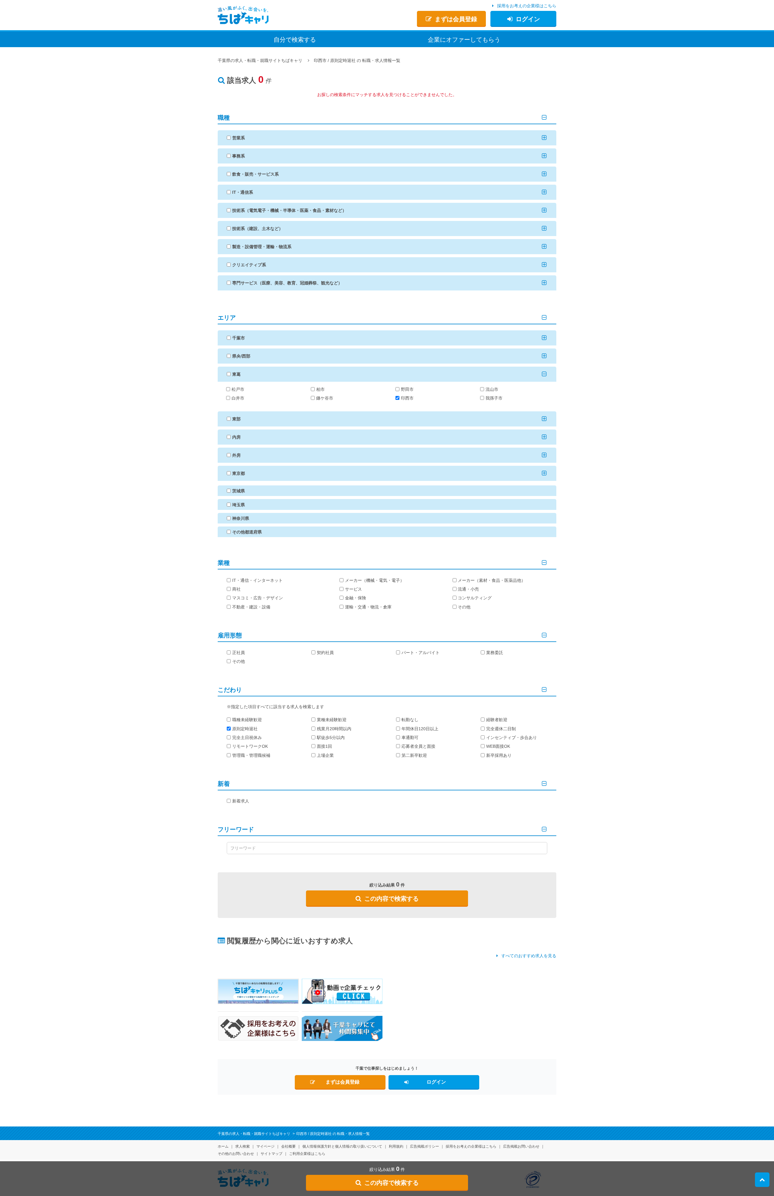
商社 (236, 589)
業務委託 (494, 652)
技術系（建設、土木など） (257, 228)
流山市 (492, 389)
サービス (353, 589)
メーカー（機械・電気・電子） (374, 580)
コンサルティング (475, 597)
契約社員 (325, 652)
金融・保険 (355, 597)
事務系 (238, 156)
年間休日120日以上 (420, 728)
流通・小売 (468, 589)
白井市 (238, 398)
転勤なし (410, 719)
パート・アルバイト (421, 652)
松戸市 (238, 389)
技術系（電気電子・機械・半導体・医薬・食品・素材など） (289, 210)
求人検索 (242, 1146)
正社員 (238, 652)
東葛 (236, 374)
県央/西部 (241, 356)
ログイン (528, 19)
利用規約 (396, 1146)
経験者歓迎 (496, 719)
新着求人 (240, 801)
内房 (236, 437)
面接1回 (324, 746)
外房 (236, 455)
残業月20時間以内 (334, 728)
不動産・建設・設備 (251, 606)
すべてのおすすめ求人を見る (528, 955)
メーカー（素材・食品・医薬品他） (491, 580)
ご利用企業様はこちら (307, 1154)
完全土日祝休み (247, 737)
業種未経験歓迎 (331, 719)
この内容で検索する (391, 898)
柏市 (320, 389)
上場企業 (325, 755)
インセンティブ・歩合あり (511, 737)
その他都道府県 (247, 532)
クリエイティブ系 (249, 264)
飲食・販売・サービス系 (255, 174)
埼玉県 (238, 504)
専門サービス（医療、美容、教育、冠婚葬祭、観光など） (287, 282)
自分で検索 (295, 39)
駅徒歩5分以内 (331, 737)
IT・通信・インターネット (257, 580)
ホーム (223, 1146)
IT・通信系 (242, 192)
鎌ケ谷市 (324, 398)
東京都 (238, 473)
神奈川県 (240, 518)
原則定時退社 (245, 728)
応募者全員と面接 (418, 746)
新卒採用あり (499, 755)
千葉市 (238, 337)
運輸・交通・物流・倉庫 (368, 606)
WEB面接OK (498, 746)
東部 (236, 418)
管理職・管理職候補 (251, 755)
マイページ (265, 1146)
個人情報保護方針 (342, 1146)
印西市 (407, 398)
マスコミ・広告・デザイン (257, 597)
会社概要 (288, 1146)
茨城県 (238, 490)
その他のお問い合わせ (236, 1154)
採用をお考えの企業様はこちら (526, 5)
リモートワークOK (250, 746)
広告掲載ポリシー (424, 1146)
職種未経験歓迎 (247, 719)
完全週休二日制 (501, 728)
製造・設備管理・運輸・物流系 (261, 246)
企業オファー (464, 39)
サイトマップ (271, 1154)
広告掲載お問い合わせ (521, 1146)
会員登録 (456, 19)
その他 (464, 606)
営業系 (238, 137)
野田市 (407, 389)
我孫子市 (494, 398)
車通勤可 (410, 737)
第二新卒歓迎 (414, 755)
